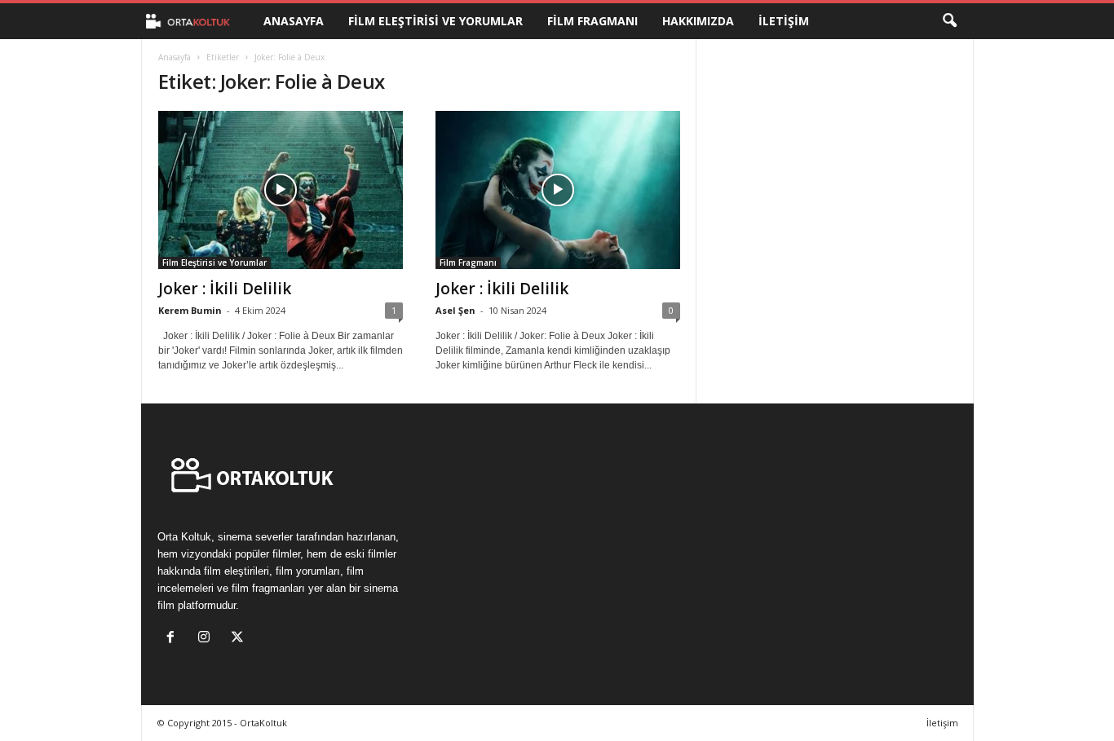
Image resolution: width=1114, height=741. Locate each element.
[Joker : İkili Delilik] (280, 190)
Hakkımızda (698, 21)
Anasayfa (293, 21)
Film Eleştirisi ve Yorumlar (435, 21)
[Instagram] (207, 639)
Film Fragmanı (592, 21)
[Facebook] (174, 639)
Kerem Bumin (190, 310)
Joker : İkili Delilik (224, 288)
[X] (239, 639)
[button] (949, 21)
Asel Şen (455, 310)
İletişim (783, 21)
